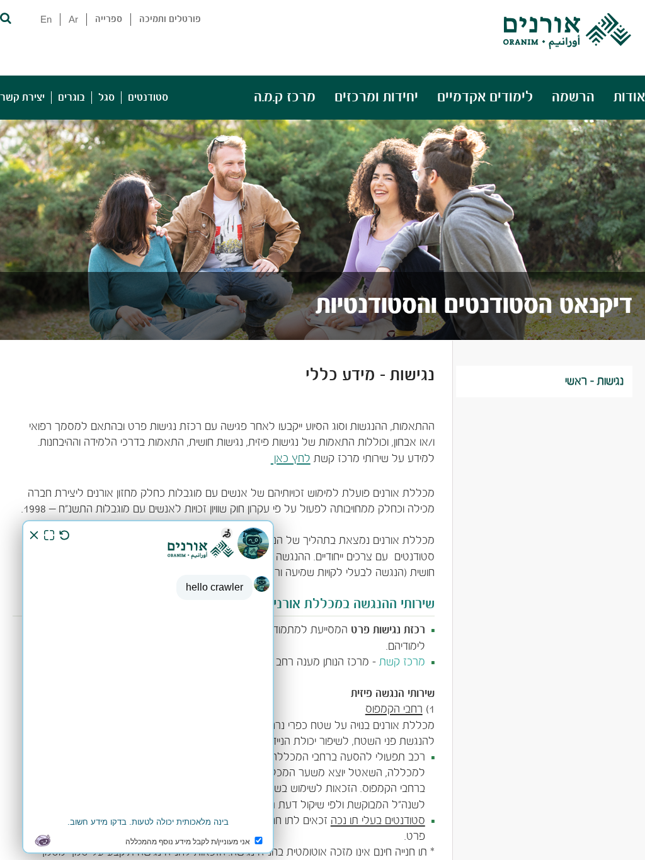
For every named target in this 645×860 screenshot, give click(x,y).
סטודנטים (148, 97)
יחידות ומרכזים (376, 97)
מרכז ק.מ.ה (285, 97)
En (46, 19)
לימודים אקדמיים (485, 97)
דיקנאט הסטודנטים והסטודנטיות (474, 306)
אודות (629, 97)
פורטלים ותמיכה (170, 19)
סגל (106, 97)
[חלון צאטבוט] (148, 687)
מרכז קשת (402, 662)
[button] (4, 17)
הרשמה (573, 97)
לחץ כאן (291, 459)
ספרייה (108, 19)
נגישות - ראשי (594, 381)
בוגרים (71, 97)
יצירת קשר (22, 97)
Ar (73, 19)
